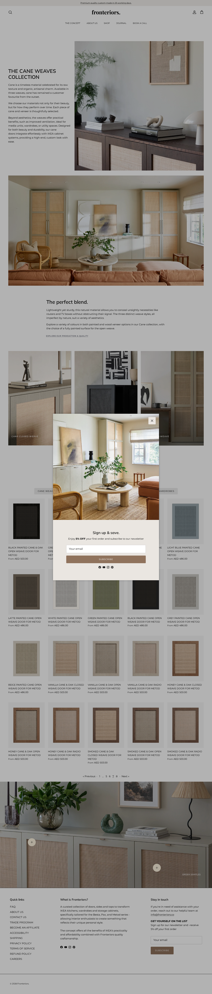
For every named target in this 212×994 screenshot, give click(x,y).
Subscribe (106, 559)
